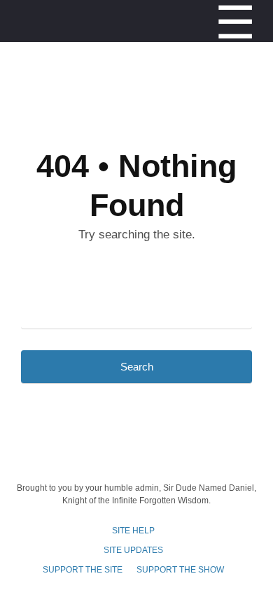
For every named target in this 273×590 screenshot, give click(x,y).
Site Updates (133, 550)
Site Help (133, 530)
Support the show (180, 570)
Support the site (82, 570)
